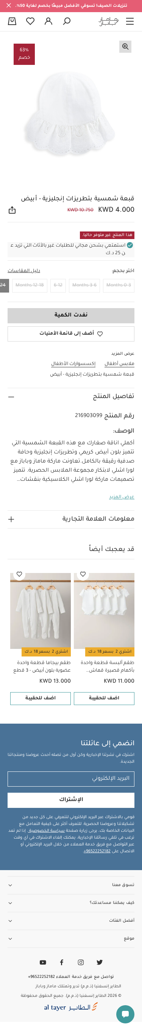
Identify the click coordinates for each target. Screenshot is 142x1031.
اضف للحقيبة (104, 698)
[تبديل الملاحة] (129, 22)
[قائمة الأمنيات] (83, 574)
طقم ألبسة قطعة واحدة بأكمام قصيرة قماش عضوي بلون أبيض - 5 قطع (105, 668)
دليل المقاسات (24, 271)
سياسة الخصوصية (46, 831)
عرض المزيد (121, 497)
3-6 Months (84, 285)
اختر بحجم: (123, 271)
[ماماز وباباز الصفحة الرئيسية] (108, 21)
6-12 (58, 285)
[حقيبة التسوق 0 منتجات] (12, 22)
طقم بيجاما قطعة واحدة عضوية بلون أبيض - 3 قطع (42, 667)
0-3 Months (118, 285)
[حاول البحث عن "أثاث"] (66, 22)
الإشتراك (71, 800)
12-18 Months (30, 285)
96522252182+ (97, 851)
